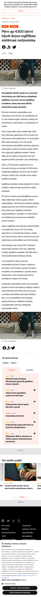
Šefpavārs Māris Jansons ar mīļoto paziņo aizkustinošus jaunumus (19, 439)
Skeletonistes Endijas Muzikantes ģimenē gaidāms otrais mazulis (19, 381)
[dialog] (20, 568)
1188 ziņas (5, 18)
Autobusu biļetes (29, 539)
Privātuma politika (9, 539)
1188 (6, 514)
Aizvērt (20, 11)
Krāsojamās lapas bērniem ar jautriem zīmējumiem (19, 426)
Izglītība (14, 26)
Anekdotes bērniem (15, 416)
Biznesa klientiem (9, 532)
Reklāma (5, 529)
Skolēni (13, 363)
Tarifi (4, 536)
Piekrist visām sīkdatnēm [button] (20, 588)
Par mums (6, 525)
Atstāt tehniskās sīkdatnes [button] (19, 593)
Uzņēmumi (26, 525)
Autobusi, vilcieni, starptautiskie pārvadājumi (29, 532)
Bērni (13, 18)
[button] (20, 580)
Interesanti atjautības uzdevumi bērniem (16, 394)
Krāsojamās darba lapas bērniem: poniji (17, 405)
